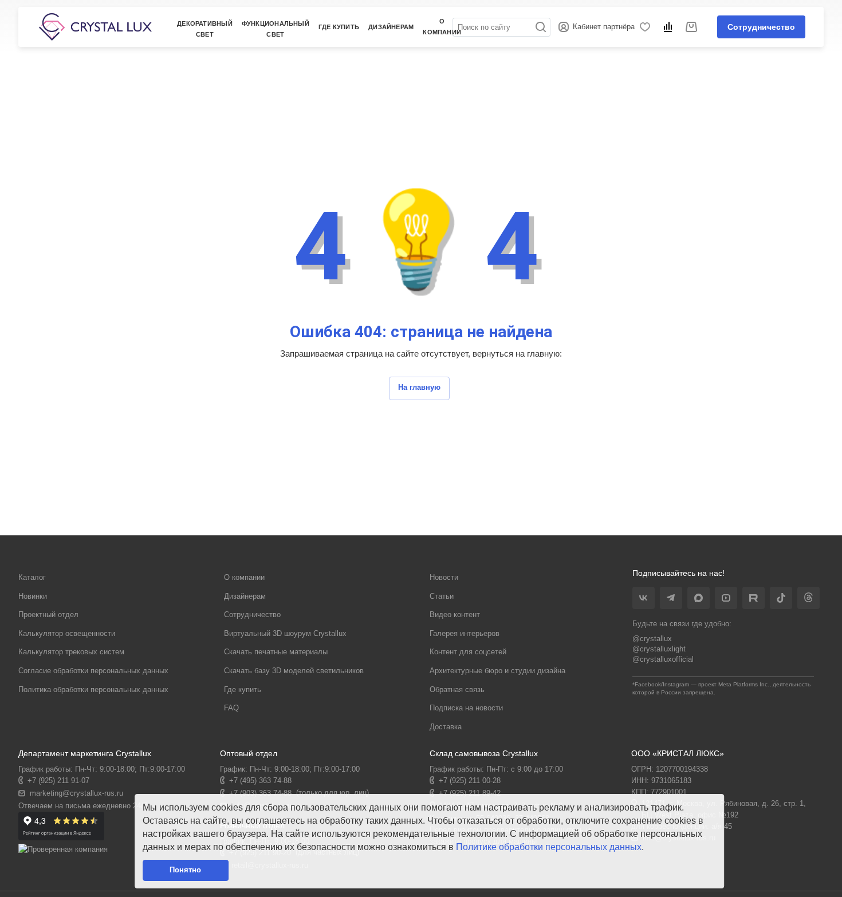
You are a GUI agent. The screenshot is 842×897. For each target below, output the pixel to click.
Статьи (442, 596)
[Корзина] (693, 27)
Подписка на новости (466, 708)
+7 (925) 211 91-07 (58, 780)
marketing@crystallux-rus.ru (76, 793)
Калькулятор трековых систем (71, 651)
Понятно (185, 870)
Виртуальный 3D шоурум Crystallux (285, 633)
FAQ (231, 708)
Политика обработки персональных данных (93, 689)
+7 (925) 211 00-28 (470, 780)
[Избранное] (647, 27)
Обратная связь (457, 689)
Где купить (338, 26)
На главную (419, 387)
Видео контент (455, 614)
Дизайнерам (245, 596)
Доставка (446, 726)
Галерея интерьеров (464, 633)
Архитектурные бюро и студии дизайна (497, 670)
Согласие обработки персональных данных (93, 670)
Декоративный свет (205, 29)
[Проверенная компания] (63, 849)
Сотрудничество (761, 26)
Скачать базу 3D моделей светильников (294, 670)
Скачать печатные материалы (276, 651)
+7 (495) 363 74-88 (260, 780)
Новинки (32, 596)
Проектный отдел (48, 614)
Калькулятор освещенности (66, 633)
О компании (244, 577)
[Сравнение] (670, 27)
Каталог (32, 577)
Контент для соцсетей (468, 651)
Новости (444, 577)
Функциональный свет (275, 29)
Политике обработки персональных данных (549, 847)
